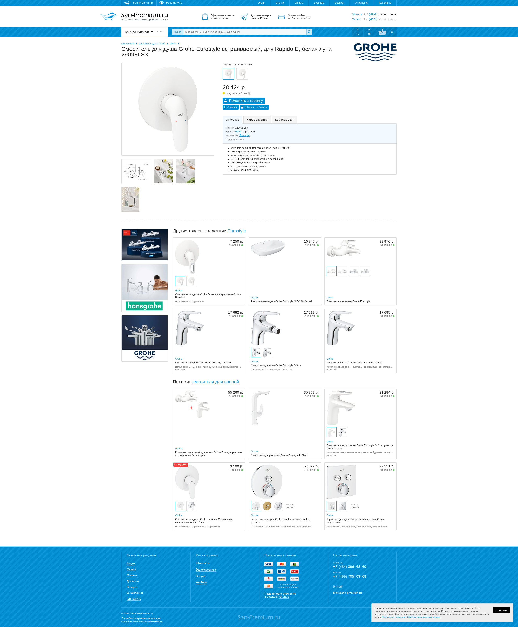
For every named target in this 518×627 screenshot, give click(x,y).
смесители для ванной (215, 381)
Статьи (280, 2)
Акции (261, 2)
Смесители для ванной (152, 43)
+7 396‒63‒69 (349, 567)
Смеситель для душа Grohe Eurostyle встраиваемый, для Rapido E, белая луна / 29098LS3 (228, 74)
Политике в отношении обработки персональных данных (411, 617)
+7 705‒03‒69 (349, 576)
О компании (361, 2)
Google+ (201, 576)
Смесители (127, 43)
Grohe (173, 43)
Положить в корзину (246, 101)
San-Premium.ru (141, 621)
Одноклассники (206, 569)
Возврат (339, 2)
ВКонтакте (202, 563)
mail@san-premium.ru (347, 592)
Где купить (385, 2)
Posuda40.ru (174, 2)
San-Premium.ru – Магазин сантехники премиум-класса (144, 16)
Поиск (177, 31)
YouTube (201, 582)
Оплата (299, 2)
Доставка (319, 2)
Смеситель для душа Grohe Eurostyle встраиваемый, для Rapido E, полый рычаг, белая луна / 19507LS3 (242, 74)
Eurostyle (244, 135)
